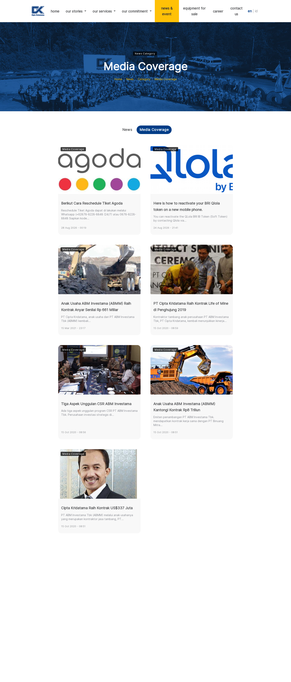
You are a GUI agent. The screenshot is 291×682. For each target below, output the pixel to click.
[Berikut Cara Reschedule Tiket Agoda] (99, 169)
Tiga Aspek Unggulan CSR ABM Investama (96, 404)
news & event (167, 11)
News (130, 79)
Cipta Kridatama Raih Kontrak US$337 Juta (97, 508)
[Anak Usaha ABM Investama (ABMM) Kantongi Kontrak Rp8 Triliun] (191, 370)
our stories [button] (75, 11)
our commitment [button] (135, 11)
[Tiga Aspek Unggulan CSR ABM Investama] (99, 370)
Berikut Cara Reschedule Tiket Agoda (92, 203)
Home (118, 79)
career (218, 11)
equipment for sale (194, 11)
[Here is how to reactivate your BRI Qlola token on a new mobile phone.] (191, 169)
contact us (236, 11)
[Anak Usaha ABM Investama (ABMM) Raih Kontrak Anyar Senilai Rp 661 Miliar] (99, 269)
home (57, 11)
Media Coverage (154, 129)
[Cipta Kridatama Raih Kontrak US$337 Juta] (99, 474)
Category (144, 79)
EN (250, 11)
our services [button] (103, 11)
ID (256, 11)
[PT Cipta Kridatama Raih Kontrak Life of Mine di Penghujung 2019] (191, 269)
